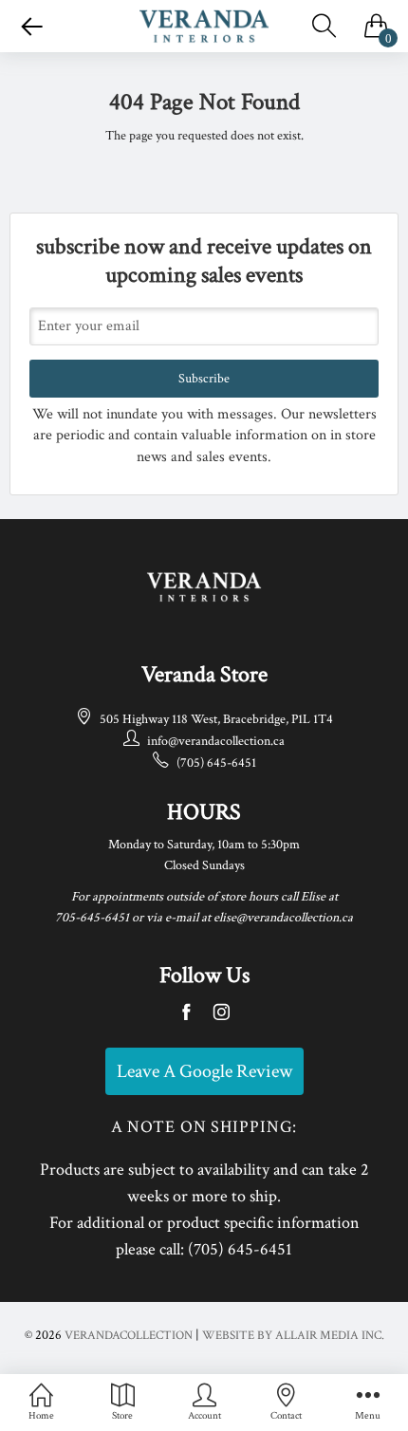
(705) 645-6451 (216, 762)
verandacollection (129, 1336)
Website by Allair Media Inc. (293, 1336)
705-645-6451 (92, 917)
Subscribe (204, 378)
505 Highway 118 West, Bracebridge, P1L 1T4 (216, 719)
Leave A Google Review (204, 1071)
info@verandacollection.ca (216, 741)
